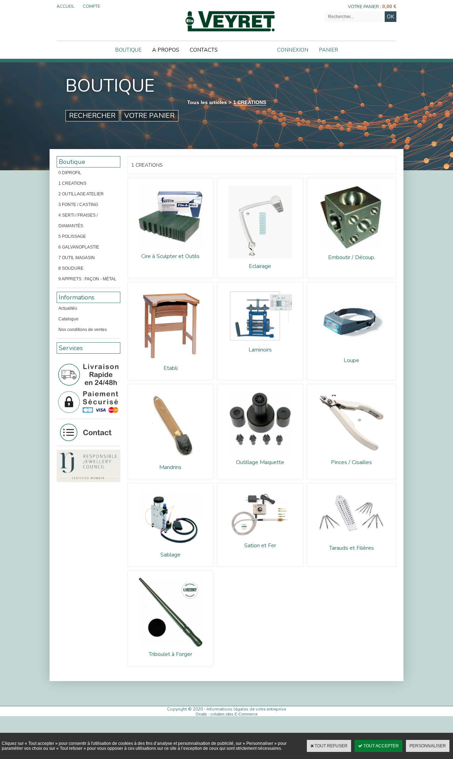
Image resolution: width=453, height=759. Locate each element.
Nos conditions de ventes (82, 329)
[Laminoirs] (260, 344)
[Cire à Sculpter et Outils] (170, 251)
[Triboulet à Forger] (170, 648)
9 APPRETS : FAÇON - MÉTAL (87, 278)
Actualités (67, 308)
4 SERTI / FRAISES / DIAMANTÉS (78, 220)
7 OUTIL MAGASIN (76, 257)
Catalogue (68, 318)
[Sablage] (170, 549)
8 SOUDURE (71, 268)
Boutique (128, 49)
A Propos (165, 49)
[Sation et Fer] (260, 540)
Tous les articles (207, 102)
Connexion (292, 49)
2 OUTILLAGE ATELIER (81, 194)
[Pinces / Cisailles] (351, 457)
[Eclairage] (260, 260)
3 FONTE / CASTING (78, 204)
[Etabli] (170, 362)
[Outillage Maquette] (260, 457)
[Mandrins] (170, 462)
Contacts (204, 49)
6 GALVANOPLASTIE (78, 247)
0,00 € (389, 6)
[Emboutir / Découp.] (351, 252)
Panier (328, 49)
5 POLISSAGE (72, 236)
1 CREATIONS (249, 102)
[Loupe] (351, 355)
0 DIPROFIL (69, 172)
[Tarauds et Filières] (351, 542)
